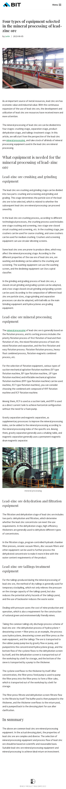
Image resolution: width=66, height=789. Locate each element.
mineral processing (15, 140)
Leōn (7, 36)
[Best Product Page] (12, 4)
